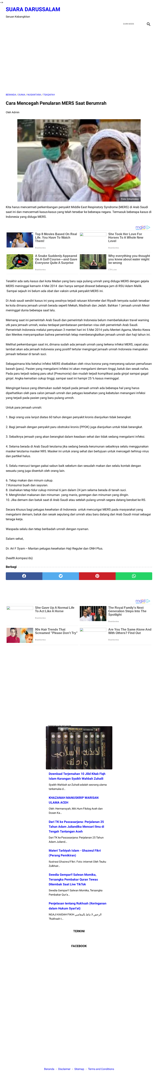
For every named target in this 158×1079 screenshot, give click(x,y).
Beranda (49, 1069)
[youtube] (139, 12)
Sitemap (79, 1069)
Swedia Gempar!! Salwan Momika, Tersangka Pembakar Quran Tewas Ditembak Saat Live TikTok (73, 879)
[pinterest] (97, 576)
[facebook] (121, 12)
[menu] (8, 24)
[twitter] (130, 12)
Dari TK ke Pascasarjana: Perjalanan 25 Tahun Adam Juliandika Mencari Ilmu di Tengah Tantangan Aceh (76, 826)
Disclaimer (64, 1069)
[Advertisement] (79, 60)
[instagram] (148, 12)
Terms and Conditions (101, 1069)
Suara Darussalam (33, 9)
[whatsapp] (134, 576)
